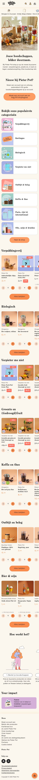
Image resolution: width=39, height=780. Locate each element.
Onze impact (6, 733)
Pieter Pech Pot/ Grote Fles (23, 277)
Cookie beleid (7, 745)
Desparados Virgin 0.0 (24, 602)
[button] (4, 3)
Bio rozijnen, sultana (9, 331)
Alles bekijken (19, 296)
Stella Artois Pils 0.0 (9, 601)
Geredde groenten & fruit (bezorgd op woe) (9, 440)
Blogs (4, 736)
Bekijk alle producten (9, 724)
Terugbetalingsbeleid (9, 766)
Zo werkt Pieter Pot (9, 729)
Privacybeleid (7, 768)
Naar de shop (19, 240)
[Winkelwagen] (34, 775)
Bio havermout (23, 331)
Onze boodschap (8, 731)
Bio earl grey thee (8, 489)
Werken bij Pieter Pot (9, 740)
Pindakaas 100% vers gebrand (7, 548)
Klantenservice (7, 727)
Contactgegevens (8, 773)
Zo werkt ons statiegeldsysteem (13, 738)
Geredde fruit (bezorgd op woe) (24, 386)
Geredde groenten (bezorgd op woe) (24, 439)
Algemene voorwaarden (10, 770)
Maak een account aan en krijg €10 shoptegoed (19, 96)
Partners (5, 742)
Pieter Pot (16, 777)
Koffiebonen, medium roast (23, 490)
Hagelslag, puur (23, 547)
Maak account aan (8, 722)
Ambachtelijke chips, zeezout (9, 277)
